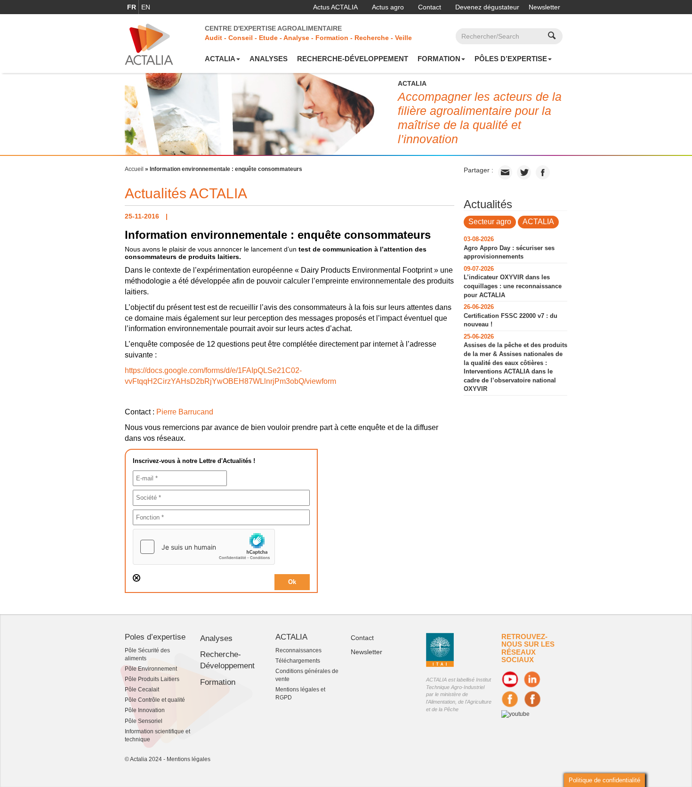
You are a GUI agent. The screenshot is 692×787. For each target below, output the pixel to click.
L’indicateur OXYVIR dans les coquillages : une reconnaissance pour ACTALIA (513, 286)
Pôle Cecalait (142, 689)
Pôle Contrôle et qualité (155, 700)
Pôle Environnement (151, 668)
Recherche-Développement (352, 59)
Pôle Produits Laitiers (152, 679)
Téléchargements (297, 660)
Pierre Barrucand (184, 412)
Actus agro (388, 7)
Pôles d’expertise (511, 59)
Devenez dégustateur (487, 7)
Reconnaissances (298, 650)
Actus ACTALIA (335, 7)
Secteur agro (489, 222)
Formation (439, 59)
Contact (429, 7)
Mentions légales (188, 759)
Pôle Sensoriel (143, 721)
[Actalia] (149, 44)
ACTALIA (220, 59)
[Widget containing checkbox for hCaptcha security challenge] (204, 547)
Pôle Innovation (145, 710)
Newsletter (544, 7)
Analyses (268, 59)
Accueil (134, 169)
